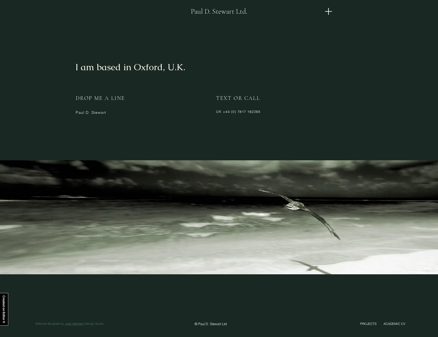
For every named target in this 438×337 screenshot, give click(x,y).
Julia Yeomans (74, 323)
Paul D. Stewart (91, 112)
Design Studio (94, 323)
